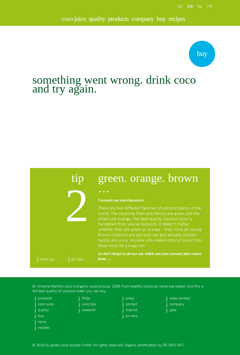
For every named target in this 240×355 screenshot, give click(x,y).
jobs (172, 310)
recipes (177, 18)
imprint (131, 310)
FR (209, 6)
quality (97, 18)
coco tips (89, 304)
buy (161, 18)
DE (180, 6)
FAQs (86, 298)
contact (131, 304)
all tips (77, 259)
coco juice (74, 18)
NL (200, 6)
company (142, 18)
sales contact (179, 298)
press (130, 298)
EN (190, 6)
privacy (132, 316)
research (89, 310)
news (42, 322)
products (118, 18)
